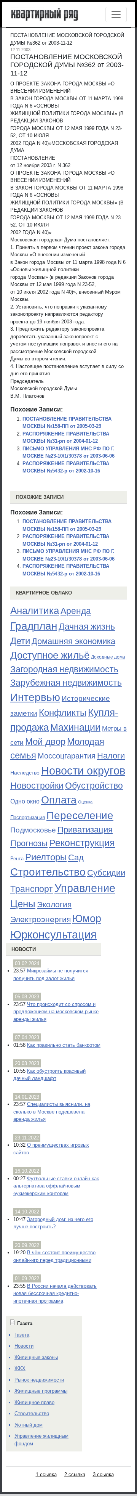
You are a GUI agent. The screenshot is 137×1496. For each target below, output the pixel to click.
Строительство (48, 872)
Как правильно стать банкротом (63, 1045)
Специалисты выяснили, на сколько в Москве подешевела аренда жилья (51, 1111)
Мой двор (45, 741)
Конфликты (62, 713)
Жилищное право (34, 1402)
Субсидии (106, 872)
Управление (84, 888)
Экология (54, 904)
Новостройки (37, 786)
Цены (22, 903)
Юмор (86, 918)
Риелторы (46, 857)
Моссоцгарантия (67, 756)
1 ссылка (46, 1474)
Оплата (58, 800)
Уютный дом (28, 1425)
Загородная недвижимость (64, 669)
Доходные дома (108, 657)
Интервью (35, 697)
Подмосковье (33, 830)
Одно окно (25, 801)
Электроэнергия (40, 919)
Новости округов (83, 770)
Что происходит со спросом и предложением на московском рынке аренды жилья (56, 1011)
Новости (23, 949)
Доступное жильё (49, 655)
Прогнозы (29, 843)
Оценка (85, 802)
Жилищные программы (40, 1391)
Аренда (76, 611)
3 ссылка (103, 1474)
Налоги (111, 755)
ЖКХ (19, 1368)
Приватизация (85, 829)
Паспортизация (27, 817)
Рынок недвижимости (39, 1380)
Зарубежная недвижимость (66, 683)
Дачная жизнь (87, 627)
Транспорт (31, 889)
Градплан (33, 626)
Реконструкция (82, 842)
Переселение (79, 815)
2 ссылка (74, 1474)
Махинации (75, 727)
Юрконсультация (53, 935)
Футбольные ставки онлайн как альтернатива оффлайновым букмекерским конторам (56, 1186)
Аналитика (34, 610)
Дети (20, 641)
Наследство (25, 773)
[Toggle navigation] (116, 14)
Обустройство (94, 786)
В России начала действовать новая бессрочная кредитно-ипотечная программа (55, 1293)
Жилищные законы (36, 1357)
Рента (17, 858)
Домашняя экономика (73, 641)
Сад (76, 857)
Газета (21, 1335)
